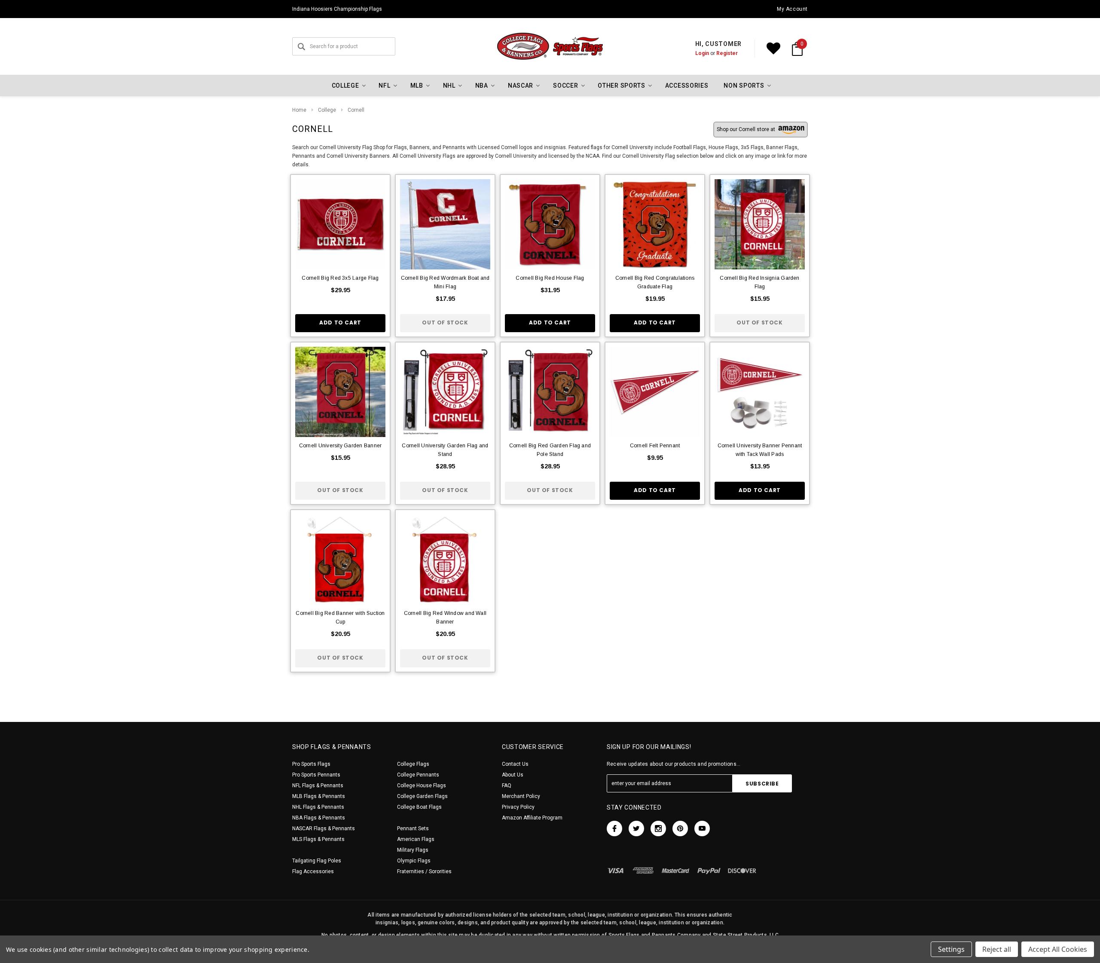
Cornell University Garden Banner (340, 446)
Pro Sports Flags (311, 764)
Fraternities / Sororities (424, 871)
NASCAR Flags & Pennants (323, 828)
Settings (951, 949)
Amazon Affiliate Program (532, 818)
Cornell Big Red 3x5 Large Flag (340, 278)
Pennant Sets (413, 828)
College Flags (413, 764)
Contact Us (515, 764)
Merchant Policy (521, 796)
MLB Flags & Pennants (318, 796)
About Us (512, 775)
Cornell (356, 110)
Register (727, 53)
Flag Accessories (313, 871)
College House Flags (421, 786)
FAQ (506, 786)
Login (702, 53)
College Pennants (418, 775)
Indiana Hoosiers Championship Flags (337, 9)
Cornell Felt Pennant (655, 446)
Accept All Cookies (1057, 949)
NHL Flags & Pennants (318, 807)
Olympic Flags (414, 861)
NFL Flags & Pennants (317, 786)
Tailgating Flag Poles (316, 861)
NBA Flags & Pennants (318, 818)
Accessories (687, 85)
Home (299, 110)
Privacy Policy (518, 807)
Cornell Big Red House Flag (550, 278)
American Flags (415, 839)
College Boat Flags (419, 807)
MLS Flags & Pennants (318, 839)
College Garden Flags (422, 796)
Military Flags (412, 850)
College (327, 110)
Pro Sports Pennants (316, 775)
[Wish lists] (773, 48)
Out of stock (445, 322)
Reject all (996, 949)
